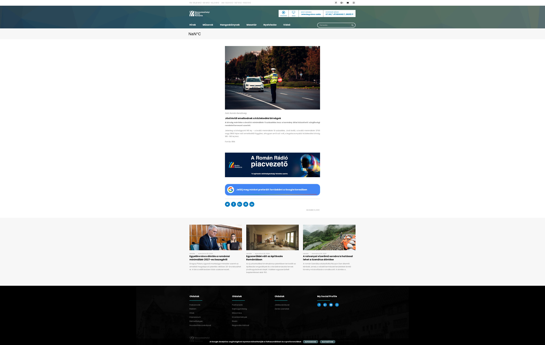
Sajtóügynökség (239, 309)
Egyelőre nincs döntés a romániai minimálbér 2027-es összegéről (209, 258)
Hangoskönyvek (230, 24)
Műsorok (208, 24)
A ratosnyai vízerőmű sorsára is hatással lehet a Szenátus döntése (328, 258)
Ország (192, 253)
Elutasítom (327, 342)
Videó (286, 24)
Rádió (234, 321)
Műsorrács (237, 313)
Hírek (192, 24)
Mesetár (252, 24)
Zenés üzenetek (282, 309)
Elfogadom (310, 342)
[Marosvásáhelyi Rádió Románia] (215, 13)
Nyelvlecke (269, 24)
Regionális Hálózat (240, 325)
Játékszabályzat (282, 305)
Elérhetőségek (196, 321)
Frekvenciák (194, 305)
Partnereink (237, 305)
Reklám (192, 309)
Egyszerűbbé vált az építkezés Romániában (264, 258)
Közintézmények (239, 317)
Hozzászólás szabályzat (200, 325)
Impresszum (195, 317)
